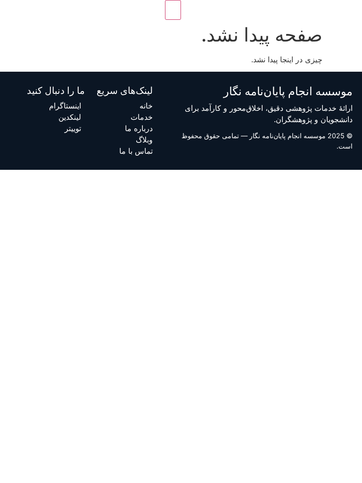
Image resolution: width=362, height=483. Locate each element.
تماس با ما (136, 151)
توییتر (73, 128)
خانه (146, 105)
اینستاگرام (65, 105)
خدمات (142, 117)
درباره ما (139, 128)
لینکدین (69, 117)
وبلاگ (144, 139)
